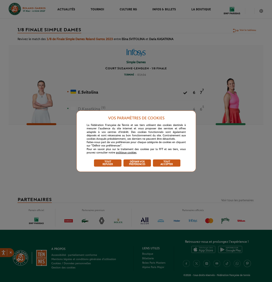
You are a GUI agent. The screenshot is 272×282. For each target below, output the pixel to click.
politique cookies (126, 152)
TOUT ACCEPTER (166, 163)
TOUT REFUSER (108, 163)
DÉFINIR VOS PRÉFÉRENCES (137, 163)
